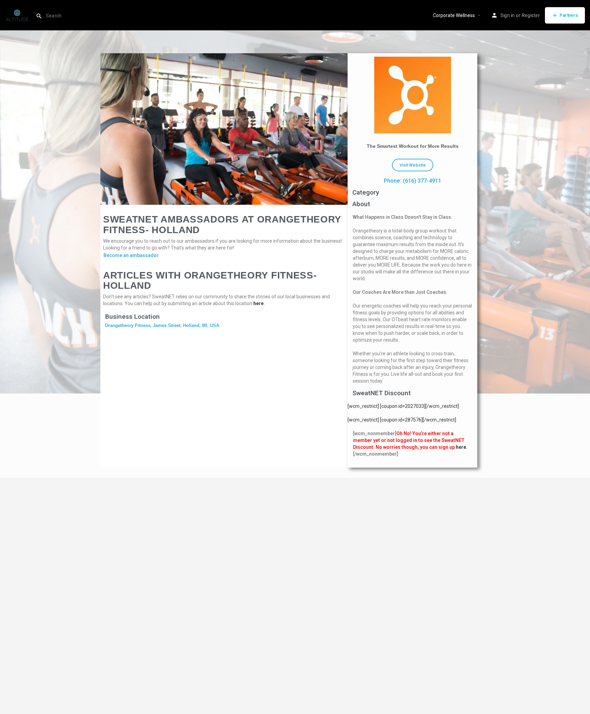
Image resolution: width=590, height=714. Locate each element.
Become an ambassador (131, 255)
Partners (569, 15)
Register (531, 15)
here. (461, 447)
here (258, 303)
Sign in (507, 15)
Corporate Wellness (454, 15)
